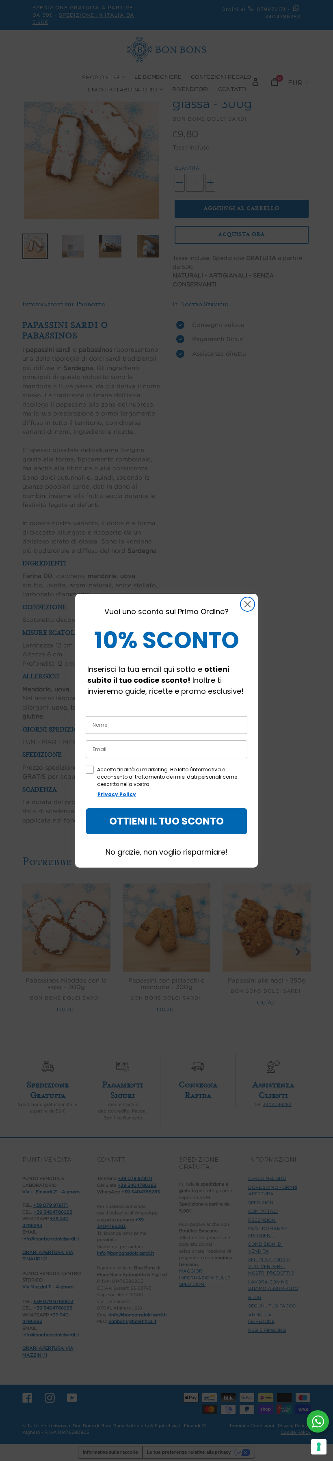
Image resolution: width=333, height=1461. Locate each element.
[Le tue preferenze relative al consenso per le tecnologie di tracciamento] (319, 1447)
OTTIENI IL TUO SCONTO (166, 821)
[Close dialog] (247, 604)
